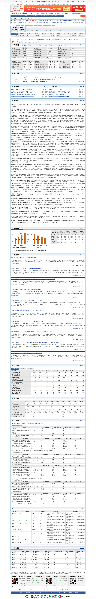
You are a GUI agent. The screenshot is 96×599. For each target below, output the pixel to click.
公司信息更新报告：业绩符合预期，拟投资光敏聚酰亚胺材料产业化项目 (28, 268)
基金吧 (77, 4)
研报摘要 (48, 39)
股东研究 (22, 33)
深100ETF (45, 25)
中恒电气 (53, 25)
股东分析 (59, 39)
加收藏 (16, 1)
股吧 (73, 4)
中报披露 (25, 77)
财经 (12, 4)
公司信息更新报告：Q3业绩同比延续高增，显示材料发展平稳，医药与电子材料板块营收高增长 (33, 279)
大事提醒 (25, 39)
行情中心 (14, 15)
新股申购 (19, 20)
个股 (26, 15)
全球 (36, 4)
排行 (31, 15)
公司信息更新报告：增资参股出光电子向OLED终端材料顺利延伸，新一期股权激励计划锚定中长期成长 (35, 342)
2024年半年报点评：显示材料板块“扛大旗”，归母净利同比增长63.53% (27, 321)
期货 (46, 4)
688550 (21, 27)
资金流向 (28, 20)
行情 (30, 4)
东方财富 (25, 1)
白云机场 (36, 25)
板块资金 (41, 20)
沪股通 (20, 22)
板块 (28, 15)
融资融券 (83, 20)
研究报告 (81, 33)
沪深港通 (14, 22)
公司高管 (37, 36)
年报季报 (62, 20)
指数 (18, 15)
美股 (39, 4)
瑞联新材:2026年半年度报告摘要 (56, 94)
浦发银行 (18, 25)
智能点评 (81, 36)
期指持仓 (78, 20)
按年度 (22, 368)
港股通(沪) (54, 22)
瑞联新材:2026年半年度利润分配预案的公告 (59, 96)
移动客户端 (20, 1)
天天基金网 (31, 1)
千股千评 (57, 20)
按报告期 (15, 368)
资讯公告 (44, 33)
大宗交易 (74, 20)
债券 (67, 4)
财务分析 (14, 36)
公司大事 (52, 33)
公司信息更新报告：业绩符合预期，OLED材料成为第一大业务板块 (26, 300)
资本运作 (44, 36)
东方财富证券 (37, 1)
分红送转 (25, 79)
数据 (33, 4)
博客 (80, 4)
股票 (18, 4)
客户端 (58, 13)
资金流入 (26, 22)
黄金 (52, 4)
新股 (21, 4)
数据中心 (44, 13)
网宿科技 (22, 25)
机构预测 (42, 39)
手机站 (51, 13)
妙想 (49, 1)
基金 (58, 4)
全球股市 (14, 18)
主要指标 (54, 39)
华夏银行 (49, 25)
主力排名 (36, 20)
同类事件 (81, 81)
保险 (64, 4)
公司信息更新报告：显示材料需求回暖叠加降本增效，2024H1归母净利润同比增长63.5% (31, 331)
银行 (55, 4)
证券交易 (77, 1)
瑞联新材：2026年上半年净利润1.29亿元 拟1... (22, 92)
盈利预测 (53, 20)
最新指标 (19, 39)
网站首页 (12, 1)
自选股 (52, 15)
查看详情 (53, 79)
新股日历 (23, 20)
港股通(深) (72, 22)
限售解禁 (70, 20)
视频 (70, 4)
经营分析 (29, 33)
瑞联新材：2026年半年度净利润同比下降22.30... (22, 96)
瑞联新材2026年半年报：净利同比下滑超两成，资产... (23, 89)
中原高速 (27, 25)
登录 (68, 1)
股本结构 (29, 36)
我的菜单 (72, 1)
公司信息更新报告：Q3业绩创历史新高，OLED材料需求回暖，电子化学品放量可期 (30, 310)
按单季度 (30, 368)
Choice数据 (66, 13)
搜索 (83, 4)
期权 (27, 4)
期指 (24, 4)
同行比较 (66, 33)
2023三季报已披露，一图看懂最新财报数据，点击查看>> (27, 42)
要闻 (15, 4)
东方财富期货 (44, 1)
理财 (61, 4)
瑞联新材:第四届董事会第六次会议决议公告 (59, 92)
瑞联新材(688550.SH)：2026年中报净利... (20, 91)
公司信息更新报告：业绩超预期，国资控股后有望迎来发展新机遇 (26, 289)
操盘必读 (14, 33)
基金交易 (82, 1)
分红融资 (22, 36)
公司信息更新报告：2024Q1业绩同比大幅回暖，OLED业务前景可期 (26, 353)
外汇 (49, 4)
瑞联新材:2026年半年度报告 (55, 89)
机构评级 (74, 36)
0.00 (29, 22)
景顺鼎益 (40, 25)
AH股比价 (32, 20)
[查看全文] (75, 265)
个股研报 (45, 20)
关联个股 (52, 36)
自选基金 (56, 15)
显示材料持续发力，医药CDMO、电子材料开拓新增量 (23, 257)
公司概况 (59, 33)
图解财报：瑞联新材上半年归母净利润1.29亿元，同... (23, 94)
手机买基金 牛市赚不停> (77, 13)
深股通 (37, 22)
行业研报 (49, 20)
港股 (43, 4)
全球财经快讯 (35, 13)
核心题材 (37, 33)
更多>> (82, 45)
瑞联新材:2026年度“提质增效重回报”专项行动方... (60, 91)
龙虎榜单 (66, 20)
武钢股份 (31, 25)
